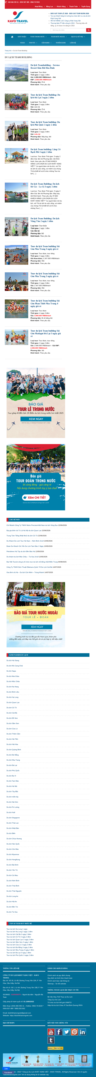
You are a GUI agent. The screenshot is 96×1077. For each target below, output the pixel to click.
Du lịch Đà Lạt (12, 765)
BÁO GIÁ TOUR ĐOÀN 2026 (79, 13)
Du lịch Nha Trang (13, 760)
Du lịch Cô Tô (12, 708)
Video (22, 43)
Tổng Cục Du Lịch (54, 1000)
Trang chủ (8, 50)
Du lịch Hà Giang (13, 660)
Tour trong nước (37, 37)
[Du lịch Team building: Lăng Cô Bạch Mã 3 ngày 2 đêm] (16, 156)
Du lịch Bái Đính (12, 865)
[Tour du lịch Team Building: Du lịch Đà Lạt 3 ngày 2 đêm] (16, 102)
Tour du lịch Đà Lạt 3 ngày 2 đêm (19, 953)
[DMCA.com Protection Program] (55, 1048)
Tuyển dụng (85, 6)
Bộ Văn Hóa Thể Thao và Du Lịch (60, 997)
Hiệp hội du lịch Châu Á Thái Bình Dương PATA (65, 1005)
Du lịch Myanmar (13, 854)
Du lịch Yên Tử (12, 870)
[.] (12, 37)
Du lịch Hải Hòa (12, 744)
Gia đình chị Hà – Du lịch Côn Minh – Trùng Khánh (25, 572)
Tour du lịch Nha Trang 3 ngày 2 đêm (20, 950)
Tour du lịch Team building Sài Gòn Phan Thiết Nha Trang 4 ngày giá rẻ (45, 303)
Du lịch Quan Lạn (13, 702)
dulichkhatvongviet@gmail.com (19, 1013)
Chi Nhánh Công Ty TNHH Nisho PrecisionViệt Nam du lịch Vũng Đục (32, 525)
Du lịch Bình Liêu (13, 692)
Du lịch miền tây (12, 797)
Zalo (6, 1069)
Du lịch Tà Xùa (12, 912)
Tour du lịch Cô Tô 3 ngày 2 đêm (19, 937)
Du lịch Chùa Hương (14, 839)
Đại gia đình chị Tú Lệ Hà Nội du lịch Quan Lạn (24, 530)
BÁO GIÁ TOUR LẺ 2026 (59, 13)
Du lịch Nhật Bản (13, 828)
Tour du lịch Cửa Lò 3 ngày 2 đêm (19, 945)
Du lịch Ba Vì (11, 776)
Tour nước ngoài (58, 37)
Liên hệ (73, 43)
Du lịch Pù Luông (13, 807)
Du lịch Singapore (13, 818)
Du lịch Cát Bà (12, 713)
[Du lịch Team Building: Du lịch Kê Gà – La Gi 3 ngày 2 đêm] (16, 192)
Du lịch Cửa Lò (12, 729)
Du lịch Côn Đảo (13, 849)
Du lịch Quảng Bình (14, 750)
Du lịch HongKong (13, 859)
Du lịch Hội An (12, 901)
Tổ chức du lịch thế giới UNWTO (60, 1002)
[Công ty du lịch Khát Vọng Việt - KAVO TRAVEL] (16, 17)
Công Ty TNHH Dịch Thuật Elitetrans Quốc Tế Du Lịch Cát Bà (29, 567)
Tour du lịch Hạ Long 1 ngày (17, 929)
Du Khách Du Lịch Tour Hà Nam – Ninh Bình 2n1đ (25, 541)
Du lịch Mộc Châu (13, 681)
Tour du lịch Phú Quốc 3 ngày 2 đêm (20, 955)
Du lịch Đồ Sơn (12, 718)
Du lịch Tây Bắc (12, 791)
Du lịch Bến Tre (12, 907)
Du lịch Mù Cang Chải (15, 666)
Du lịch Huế (11, 812)
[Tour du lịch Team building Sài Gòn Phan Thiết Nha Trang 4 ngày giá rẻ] (16, 309)
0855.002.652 (20, 1008)
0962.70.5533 (37, 1006)
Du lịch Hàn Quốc (13, 844)
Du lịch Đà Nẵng (13, 755)
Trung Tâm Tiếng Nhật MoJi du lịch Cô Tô (22, 536)
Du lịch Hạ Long (12, 697)
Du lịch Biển (11, 833)
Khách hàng (61, 6)
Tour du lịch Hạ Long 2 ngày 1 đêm (20, 932)
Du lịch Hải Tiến (12, 739)
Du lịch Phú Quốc (13, 770)
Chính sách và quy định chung (59, 975)
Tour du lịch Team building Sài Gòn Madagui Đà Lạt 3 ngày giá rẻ (46, 333)
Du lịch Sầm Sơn (13, 723)
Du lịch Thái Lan (13, 823)
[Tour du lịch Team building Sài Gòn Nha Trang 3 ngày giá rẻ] (16, 255)
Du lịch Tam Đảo (13, 781)
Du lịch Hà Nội (12, 786)
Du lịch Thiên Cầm (13, 734)
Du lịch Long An (12, 896)
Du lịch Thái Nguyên (14, 891)
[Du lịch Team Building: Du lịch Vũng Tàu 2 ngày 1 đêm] (16, 226)
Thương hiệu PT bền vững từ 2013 (62, 23)
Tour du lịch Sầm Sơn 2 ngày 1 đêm (20, 942)
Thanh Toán (73, 6)
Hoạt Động (38, 6)
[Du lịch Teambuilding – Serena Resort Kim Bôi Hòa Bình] (16, 72)
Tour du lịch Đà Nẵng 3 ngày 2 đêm (20, 947)
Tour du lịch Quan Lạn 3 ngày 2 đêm (20, 939)
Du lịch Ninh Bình (13, 881)
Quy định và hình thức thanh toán (60, 978)
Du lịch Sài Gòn (12, 802)
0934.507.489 (8, 1008)
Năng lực (49, 6)
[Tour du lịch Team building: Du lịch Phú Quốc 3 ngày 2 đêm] (16, 131)
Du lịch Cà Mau (12, 875)
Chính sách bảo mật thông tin (58, 981)
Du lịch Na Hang (13, 687)
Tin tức (32, 43)
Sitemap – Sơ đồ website (57, 984)
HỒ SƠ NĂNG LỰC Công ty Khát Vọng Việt (66, 21)
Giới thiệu (22, 37)
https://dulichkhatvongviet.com (21, 1015)
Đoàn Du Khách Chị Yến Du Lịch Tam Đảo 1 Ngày (25, 546)
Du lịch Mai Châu (13, 676)
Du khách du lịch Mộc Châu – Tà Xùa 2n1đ (22, 557)
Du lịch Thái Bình (13, 886)
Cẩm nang (46, 43)
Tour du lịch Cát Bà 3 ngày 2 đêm (19, 934)
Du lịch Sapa (11, 671)
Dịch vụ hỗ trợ (77, 37)
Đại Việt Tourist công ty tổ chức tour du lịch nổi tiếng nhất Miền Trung (32, 562)
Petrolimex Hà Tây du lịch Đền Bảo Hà (21, 551)
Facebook (8, 1072)
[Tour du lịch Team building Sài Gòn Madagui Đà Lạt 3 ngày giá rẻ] (16, 337)
